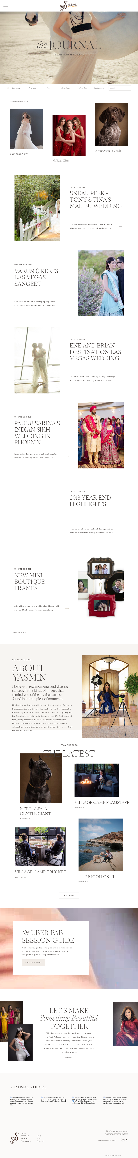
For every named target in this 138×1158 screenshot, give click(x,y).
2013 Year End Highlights (90, 501)
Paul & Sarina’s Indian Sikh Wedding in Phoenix (37, 433)
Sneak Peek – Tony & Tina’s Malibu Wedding (96, 200)
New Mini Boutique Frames (29, 582)
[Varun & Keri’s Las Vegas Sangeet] (101, 283)
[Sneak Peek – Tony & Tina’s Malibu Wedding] (37, 208)
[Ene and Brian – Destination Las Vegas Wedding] (37, 360)
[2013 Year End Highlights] (37, 512)
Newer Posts (19, 632)
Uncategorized (78, 187)
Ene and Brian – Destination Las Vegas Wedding (95, 352)
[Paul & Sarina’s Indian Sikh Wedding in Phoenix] (101, 435)
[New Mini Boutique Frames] (101, 587)
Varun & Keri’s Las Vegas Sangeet (36, 278)
